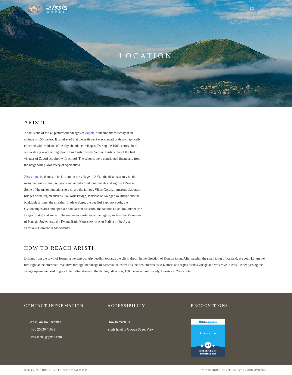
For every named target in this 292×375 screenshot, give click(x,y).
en (252, 8)
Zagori (89, 133)
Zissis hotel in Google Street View (131, 329)
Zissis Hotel (208, 333)
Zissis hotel (31, 177)
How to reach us (119, 322)
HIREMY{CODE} (257, 370)
